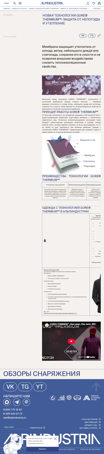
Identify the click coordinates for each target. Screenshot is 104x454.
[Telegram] (16, 402)
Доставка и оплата (88, 428)
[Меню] (6, 3)
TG (25, 387)
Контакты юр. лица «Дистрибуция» (91, 449)
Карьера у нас (91, 425)
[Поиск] (14, 3)
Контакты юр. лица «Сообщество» (65, 449)
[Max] (7, 402)
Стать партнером (89, 419)
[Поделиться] (99, 35)
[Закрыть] (55, 438)
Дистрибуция (91, 422)
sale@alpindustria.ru (14, 418)
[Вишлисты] (93, 3)
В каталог (97, 8)
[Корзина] (99, 3)
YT (39, 387)
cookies (44, 438)
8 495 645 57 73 (12, 414)
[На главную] (52, 3)
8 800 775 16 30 (12, 410)
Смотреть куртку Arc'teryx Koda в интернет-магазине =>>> (60, 313)
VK (10, 387)
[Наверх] (96, 386)
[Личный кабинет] (87, 3)
